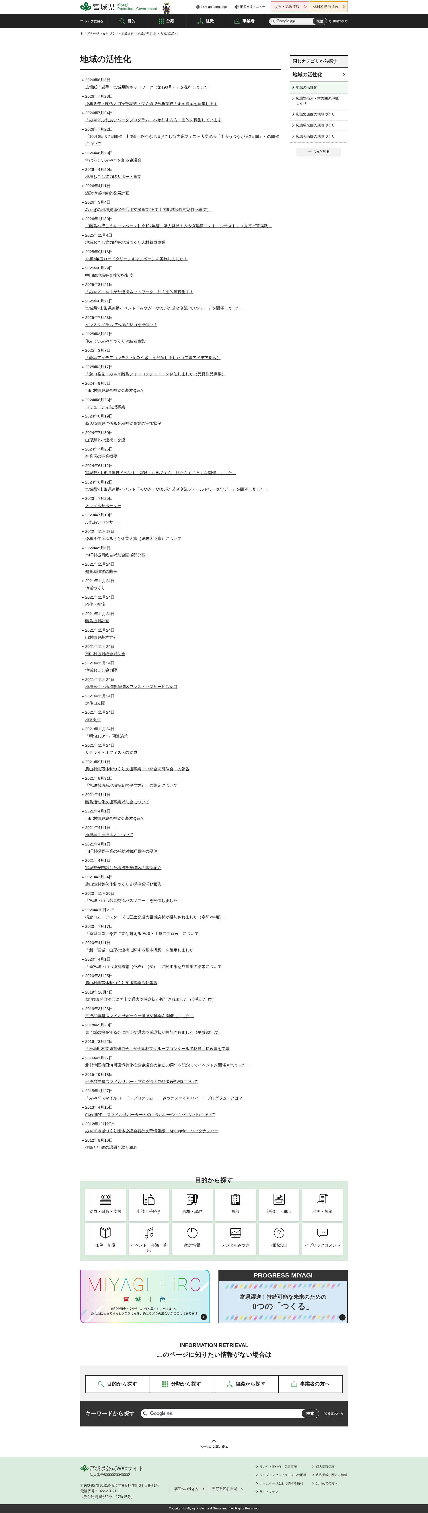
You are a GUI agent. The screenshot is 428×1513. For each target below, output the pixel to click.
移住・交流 (95, 604)
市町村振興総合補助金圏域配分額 (115, 555)
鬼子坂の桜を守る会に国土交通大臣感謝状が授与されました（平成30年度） (153, 1032)
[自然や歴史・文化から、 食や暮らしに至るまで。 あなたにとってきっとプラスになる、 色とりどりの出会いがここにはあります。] (145, 1311)
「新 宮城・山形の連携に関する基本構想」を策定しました (139, 950)
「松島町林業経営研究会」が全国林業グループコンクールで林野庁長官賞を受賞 (157, 1048)
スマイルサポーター (103, 506)
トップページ (89, 33)
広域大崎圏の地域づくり (315, 136)
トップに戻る (93, 21)
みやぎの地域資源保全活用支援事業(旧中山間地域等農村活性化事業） (148, 209)
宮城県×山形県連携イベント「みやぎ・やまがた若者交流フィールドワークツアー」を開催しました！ (176, 489)
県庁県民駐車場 (224, 1489)
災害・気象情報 (286, 6)
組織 (210, 21)
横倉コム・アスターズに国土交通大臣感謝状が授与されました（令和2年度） (154, 917)
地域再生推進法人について (109, 835)
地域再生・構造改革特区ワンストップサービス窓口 (131, 686)
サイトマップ (268, 1491)
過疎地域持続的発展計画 (107, 193)
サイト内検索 (273, 21)
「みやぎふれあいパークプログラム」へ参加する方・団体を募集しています (153, 120)
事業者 (249, 21)
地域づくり (95, 588)
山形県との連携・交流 (105, 440)
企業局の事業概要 (101, 456)
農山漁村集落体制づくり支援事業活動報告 (123, 884)
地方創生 (93, 719)
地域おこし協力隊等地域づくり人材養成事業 (125, 242)
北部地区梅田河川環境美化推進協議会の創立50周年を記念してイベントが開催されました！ (167, 1065)
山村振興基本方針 (101, 637)
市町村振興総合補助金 (105, 654)
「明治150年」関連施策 (106, 736)
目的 (132, 21)
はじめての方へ (327, 1483)
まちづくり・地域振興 (118, 33)
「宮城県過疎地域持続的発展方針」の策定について (131, 785)
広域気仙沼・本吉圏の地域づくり (317, 101)
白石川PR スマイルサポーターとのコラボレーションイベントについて (150, 1114)
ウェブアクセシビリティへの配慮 (282, 1475)
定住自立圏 (95, 703)
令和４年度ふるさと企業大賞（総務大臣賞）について (133, 538)
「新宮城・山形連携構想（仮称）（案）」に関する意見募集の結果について (153, 966)
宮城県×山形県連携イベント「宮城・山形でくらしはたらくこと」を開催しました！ (160, 473)
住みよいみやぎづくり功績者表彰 (115, 341)
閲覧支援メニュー (252, 6)
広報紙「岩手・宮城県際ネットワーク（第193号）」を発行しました (146, 87)
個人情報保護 (325, 1466)
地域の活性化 (146, 33)
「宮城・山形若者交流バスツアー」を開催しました (131, 900)
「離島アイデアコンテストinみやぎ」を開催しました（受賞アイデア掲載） (153, 358)
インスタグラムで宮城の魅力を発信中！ (121, 324)
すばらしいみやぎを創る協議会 (113, 160)
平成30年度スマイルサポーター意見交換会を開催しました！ (139, 1016)
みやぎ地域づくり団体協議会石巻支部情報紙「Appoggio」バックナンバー (151, 1131)
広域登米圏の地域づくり (315, 125)
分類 (170, 21)
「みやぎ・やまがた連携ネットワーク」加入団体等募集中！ (139, 292)
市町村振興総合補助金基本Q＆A (114, 390)
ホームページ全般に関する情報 (281, 1483)
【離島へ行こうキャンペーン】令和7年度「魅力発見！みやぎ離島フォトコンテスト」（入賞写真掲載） (178, 226)
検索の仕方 (340, 21)
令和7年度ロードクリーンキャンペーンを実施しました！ (136, 259)
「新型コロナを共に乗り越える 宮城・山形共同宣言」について (142, 933)
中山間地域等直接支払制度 (109, 275)
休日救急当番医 (325, 6)
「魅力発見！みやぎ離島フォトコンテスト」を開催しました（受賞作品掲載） (155, 374)
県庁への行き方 (186, 1489)
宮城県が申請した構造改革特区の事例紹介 (123, 868)
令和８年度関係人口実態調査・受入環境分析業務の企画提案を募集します (151, 103)
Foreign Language (214, 6)
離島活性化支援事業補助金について (117, 802)
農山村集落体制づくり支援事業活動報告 (121, 983)
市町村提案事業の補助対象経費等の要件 (121, 851)
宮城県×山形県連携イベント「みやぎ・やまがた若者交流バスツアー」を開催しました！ (164, 308)
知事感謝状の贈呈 (101, 571)
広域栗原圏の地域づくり (315, 114)
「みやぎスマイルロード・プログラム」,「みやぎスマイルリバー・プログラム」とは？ (164, 1098)
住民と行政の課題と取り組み (111, 1147)
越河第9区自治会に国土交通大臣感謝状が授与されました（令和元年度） (150, 999)
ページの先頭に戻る (214, 1447)
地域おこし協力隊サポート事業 (113, 176)
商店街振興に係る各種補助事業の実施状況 (123, 423)
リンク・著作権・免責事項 (278, 1466)
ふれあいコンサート (103, 522)
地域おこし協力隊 (101, 670)
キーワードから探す (110, 1413)
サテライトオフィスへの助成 (111, 752)
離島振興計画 (97, 621)
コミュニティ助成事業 (105, 407)
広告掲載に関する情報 (331, 1475)
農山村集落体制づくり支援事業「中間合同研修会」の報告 (137, 769)
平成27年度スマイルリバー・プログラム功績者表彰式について (141, 1081)
